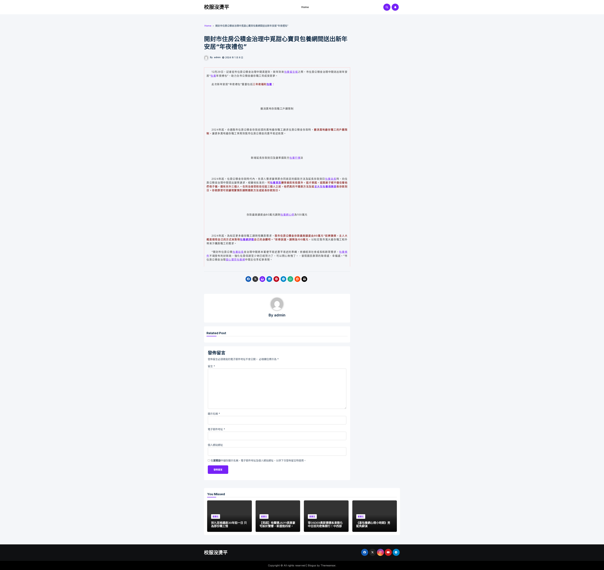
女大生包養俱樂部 (325, 186)
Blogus (312, 565)
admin (217, 57)
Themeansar (328, 565)
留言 (211, 366)
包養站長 (330, 178)
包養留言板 (291, 71)
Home (305, 7)
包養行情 (294, 157)
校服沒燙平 (216, 7)
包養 (213, 75)
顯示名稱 (214, 413)
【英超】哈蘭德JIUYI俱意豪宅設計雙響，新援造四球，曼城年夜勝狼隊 (277, 526)
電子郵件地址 (216, 429)
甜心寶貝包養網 (235, 259)
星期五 (216, 516)
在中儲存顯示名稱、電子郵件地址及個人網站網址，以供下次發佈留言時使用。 (258, 460)
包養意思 (275, 182)
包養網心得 (287, 214)
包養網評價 (247, 239)
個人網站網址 (215, 445)
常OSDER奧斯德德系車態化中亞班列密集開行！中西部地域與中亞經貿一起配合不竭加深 (325, 528)
